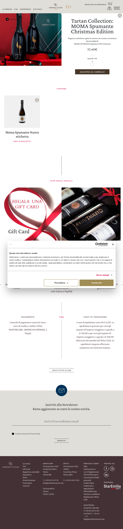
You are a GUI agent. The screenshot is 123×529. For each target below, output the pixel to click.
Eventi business (29, 480)
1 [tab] (31, 63)
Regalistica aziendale (31, 472)
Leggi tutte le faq (61, 370)
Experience (25, 9)
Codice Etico (88, 486)
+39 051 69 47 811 (92, 511)
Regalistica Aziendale (95, 4)
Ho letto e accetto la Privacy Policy (27, 434)
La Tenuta (7, 9)
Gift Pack (37, 9)
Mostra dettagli (102, 275)
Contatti (26, 486)
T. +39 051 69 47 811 (71, 480)
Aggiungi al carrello (92, 71)
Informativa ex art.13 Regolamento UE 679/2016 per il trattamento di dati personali (91, 474)
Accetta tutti (96, 283)
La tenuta (26, 463)
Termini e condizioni (92, 494)
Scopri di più (18, 227)
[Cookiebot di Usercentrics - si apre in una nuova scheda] (97, 244)
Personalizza (59, 283)
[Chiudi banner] (113, 244)
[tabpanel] (31, 39)
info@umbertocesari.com (53, 483)
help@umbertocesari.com (94, 519)
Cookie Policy (89, 483)
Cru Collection (38, 20)
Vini (16, 9)
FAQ (85, 466)
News (25, 477)
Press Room (27, 483)
